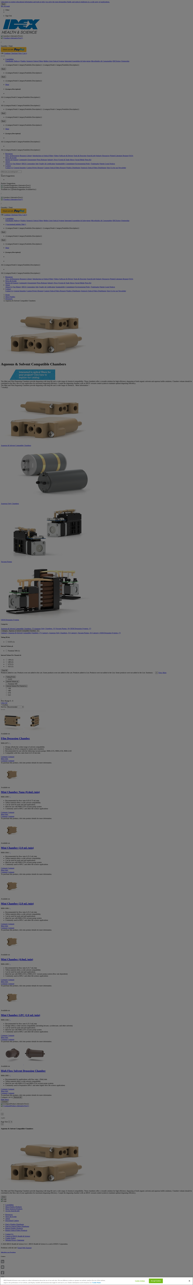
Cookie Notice (96, 1282)
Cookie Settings (140, 1281)
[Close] (189, 1280)
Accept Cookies (156, 1281)
